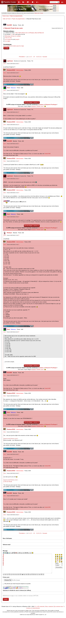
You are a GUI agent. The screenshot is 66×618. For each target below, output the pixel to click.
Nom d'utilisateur (7, 538)
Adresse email (6, 544)
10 (34, 56)
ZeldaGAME (48, 153)
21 (40, 56)
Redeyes (9, 232)
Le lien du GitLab (7, 481)
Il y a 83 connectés (40, 606)
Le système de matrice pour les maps (14, 46)
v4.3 (10, 606)
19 (37, 56)
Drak (8, 87)
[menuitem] (19, 2)
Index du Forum (7, 18)
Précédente (22, 56)
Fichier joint (6, 577)
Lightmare (10, 61)
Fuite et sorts (8, 37)
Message (5, 550)
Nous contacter (49, 606)
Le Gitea (6, 48)
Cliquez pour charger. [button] (38, 13)
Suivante (45, 56)
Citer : (5, 63)
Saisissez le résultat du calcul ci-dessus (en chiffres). (17, 590)
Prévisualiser (59, 567)
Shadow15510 (11, 70)
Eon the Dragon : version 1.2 (32, 102)
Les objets (7, 41)
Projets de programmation (18, 18)
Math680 (9, 25)
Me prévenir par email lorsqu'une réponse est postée (18, 583)
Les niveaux (8, 39)
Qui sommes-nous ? (59, 606)
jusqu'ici (17, 39)
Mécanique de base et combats (13, 36)
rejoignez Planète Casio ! (38, 106)
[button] (19, 2)
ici (12, 34)
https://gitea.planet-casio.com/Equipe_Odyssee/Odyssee (29, 32)
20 (38, 56)
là (14, 34)
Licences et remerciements (33, 608)
